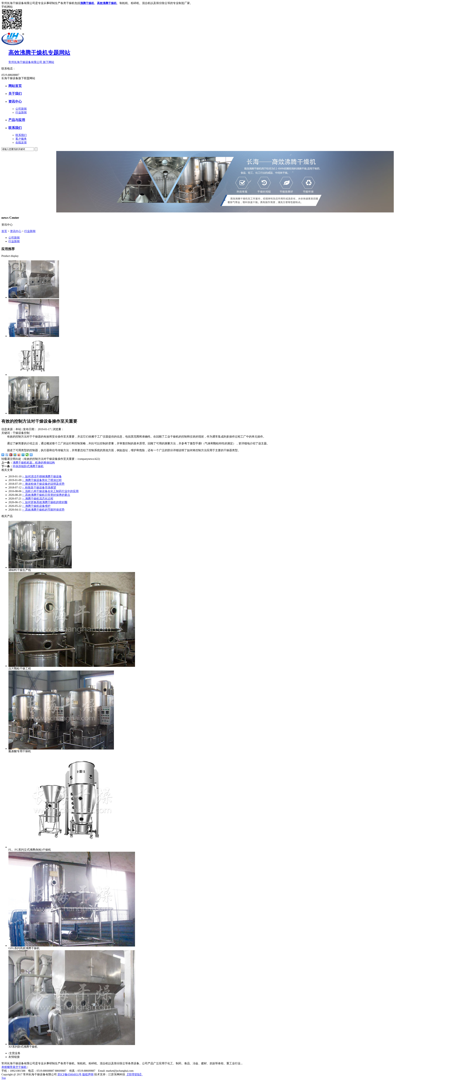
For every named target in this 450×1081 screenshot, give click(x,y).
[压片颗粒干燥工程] (71, 665)
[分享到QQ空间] (15, 454)
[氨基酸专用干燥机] (61, 748)
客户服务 (21, 138)
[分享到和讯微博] (10, 454)
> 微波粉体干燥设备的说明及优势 (43, 483)
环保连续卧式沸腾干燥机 (28, 466)
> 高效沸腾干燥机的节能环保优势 (43, 509)
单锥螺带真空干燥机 (14, 1067)
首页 (4, 231)
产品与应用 (16, 120)
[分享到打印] (31, 454)
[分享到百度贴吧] (6, 454)
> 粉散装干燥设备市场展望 (39, 487)
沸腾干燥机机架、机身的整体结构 (34, 462)
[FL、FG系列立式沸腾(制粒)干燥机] (33, 374)
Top (3, 1077)
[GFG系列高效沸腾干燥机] (33, 335)
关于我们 (15, 93)
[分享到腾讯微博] (23, 454)
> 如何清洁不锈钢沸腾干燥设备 (42, 476)
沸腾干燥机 (87, 3)
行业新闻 (21, 112)
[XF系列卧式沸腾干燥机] (33, 297)
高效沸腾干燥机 (107, 3)
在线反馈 (21, 142)
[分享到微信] (27, 454)
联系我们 (15, 128)
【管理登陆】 (134, 1074)
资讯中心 (15, 101)
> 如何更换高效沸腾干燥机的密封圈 (44, 502)
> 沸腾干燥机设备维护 (36, 505)
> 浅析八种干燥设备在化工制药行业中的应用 (50, 491)
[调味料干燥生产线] (33, 413)
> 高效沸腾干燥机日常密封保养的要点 (46, 494)
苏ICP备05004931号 (69, 1074)
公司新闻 (21, 108)
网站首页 (15, 86)
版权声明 (88, 1074)
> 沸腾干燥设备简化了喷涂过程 (42, 480)
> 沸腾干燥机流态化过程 (37, 498)
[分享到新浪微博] (19, 454)
